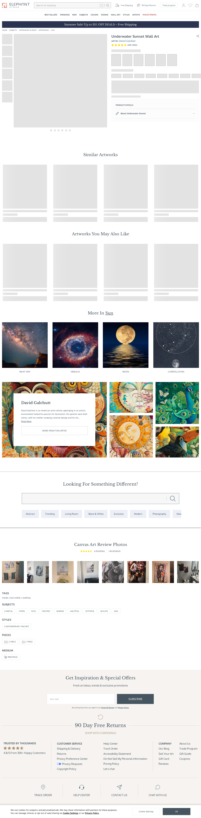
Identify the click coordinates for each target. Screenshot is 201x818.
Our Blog (164, 748)
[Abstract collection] (30, 514)
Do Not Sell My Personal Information (125, 758)
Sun (53, 30)
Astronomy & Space (27, 30)
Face (33, 611)
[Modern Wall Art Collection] (138, 514)
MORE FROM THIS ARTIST (54, 430)
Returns (61, 753)
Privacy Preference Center (72, 758)
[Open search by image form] (101, 5)
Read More (26, 421)
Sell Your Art (166, 753)
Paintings (13, 657)
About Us (184, 743)
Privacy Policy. (123, 708)
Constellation (176, 371)
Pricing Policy (111, 763)
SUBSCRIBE (135, 699)
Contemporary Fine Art (16, 626)
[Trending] (50, 514)
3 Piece (12, 642)
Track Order (110, 748)
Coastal (8, 611)
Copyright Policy (66, 768)
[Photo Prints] (179, 514)
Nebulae (75, 371)
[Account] (184, 6)
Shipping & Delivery (68, 748)
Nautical (74, 611)
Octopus (89, 611)
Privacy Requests (72, 763)
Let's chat (109, 768)
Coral (22, 611)
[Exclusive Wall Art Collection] (119, 514)
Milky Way (24, 371)
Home (4, 30)
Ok (176, 811)
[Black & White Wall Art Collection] (95, 514)
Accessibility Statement (117, 753)
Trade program (168, 5)
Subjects (13, 30)
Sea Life (104, 611)
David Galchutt (127, 40)
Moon (125, 371)
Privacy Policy (92, 813)
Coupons (184, 758)
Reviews (163, 763)
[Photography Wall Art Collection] (159, 514)
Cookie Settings (70, 813)
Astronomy (44, 30)
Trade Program (188, 748)
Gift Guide (185, 753)
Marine (60, 611)
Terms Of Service (107, 708)
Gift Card (164, 758)
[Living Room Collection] (71, 514)
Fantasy (46, 611)
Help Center (110, 743)
